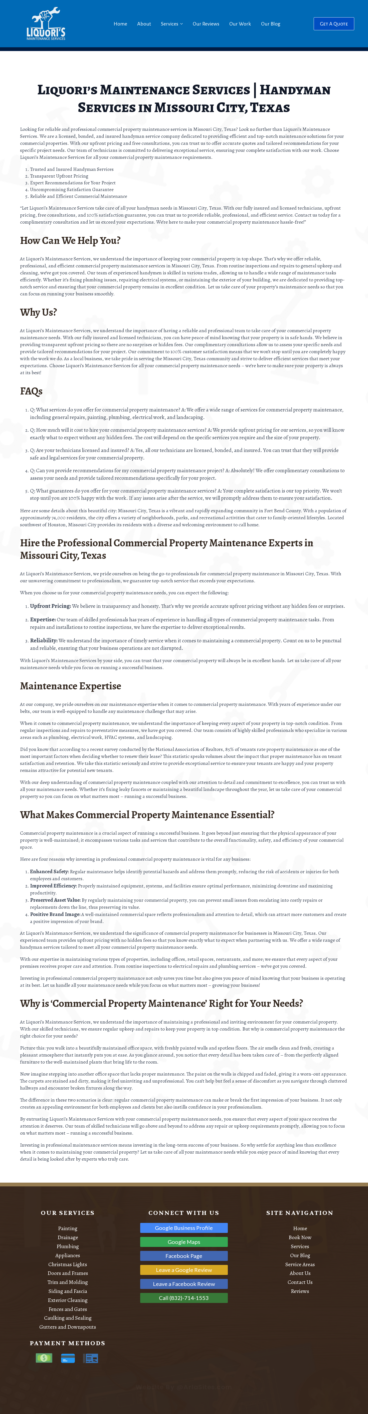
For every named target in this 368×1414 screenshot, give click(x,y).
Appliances (67, 1255)
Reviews (300, 1291)
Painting (67, 1228)
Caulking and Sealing (68, 1318)
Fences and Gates (68, 1309)
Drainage (68, 1237)
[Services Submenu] (182, 24)
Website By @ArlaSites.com (184, 1387)
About (144, 24)
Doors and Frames (68, 1273)
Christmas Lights (67, 1264)
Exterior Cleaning (68, 1300)
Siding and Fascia (68, 1291)
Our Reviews (206, 24)
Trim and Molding (68, 1282)
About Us (300, 1273)
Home (120, 24)
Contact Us (300, 1282)
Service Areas (300, 1264)
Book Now (300, 1237)
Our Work (240, 24)
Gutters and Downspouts (67, 1327)
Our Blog (270, 24)
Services (169, 24)
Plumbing (68, 1246)
